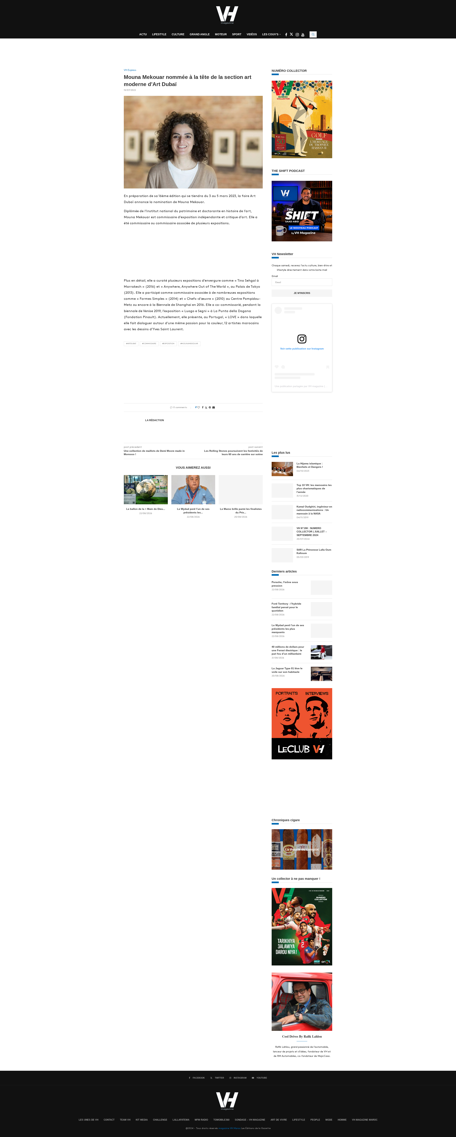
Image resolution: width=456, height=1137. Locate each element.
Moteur (221, 34)
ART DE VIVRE (279, 1119)
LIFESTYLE (298, 1119)
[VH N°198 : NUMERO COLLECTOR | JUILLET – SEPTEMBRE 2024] (282, 534)
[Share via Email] (213, 407)
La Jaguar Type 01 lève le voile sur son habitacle (287, 670)
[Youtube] (302, 35)
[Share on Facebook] (202, 407)
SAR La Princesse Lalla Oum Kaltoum (314, 551)
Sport (236, 34)
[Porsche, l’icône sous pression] (321, 588)
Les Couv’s (270, 34)
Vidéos (252, 34)
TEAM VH (125, 1119)
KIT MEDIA (142, 1119)
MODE (328, 1119)
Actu (143, 34)
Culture (178, 34)
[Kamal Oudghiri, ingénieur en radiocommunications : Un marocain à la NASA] (282, 512)
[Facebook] (286, 35)
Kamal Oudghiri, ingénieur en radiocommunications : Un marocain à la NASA (314, 510)
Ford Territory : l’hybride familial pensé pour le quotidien (286, 607)
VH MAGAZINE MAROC (364, 1119)
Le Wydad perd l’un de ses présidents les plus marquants (288, 629)
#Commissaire (149, 344)
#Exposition (168, 344)
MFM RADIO (201, 1119)
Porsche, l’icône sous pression (285, 584)
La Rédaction (154, 420)
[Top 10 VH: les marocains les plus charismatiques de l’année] (282, 490)
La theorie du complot (302, 849)
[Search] (313, 34)
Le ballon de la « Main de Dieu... (145, 508)
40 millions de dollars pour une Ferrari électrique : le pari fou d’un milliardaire (288, 650)
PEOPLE (315, 1119)
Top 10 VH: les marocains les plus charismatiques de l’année (314, 488)
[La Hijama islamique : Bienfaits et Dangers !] (282, 469)
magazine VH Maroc (230, 1128)
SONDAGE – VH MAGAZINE (250, 1119)
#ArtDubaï (131, 344)
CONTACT (109, 1119)
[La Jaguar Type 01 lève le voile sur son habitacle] (321, 674)
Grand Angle (200, 34)
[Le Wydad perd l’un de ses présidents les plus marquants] (193, 489)
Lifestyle (159, 34)
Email (275, 276)
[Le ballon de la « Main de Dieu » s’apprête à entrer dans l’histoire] (146, 489)
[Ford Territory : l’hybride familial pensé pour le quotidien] (321, 609)
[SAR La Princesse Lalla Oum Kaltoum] (282, 555)
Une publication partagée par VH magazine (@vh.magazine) (309, 386)
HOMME (342, 1119)
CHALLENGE (160, 1119)
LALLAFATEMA (181, 1119)
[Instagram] (298, 35)
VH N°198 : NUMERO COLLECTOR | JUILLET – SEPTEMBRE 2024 (312, 532)
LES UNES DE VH (88, 1119)
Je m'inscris (302, 293)
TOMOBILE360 (221, 1119)
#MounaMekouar (189, 344)
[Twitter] (292, 35)
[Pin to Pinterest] (210, 407)
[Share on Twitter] (206, 407)
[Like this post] (198, 407)
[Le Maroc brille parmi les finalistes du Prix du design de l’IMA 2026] (241, 489)
